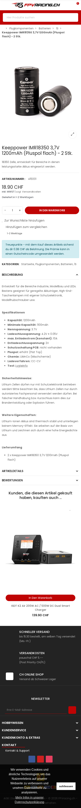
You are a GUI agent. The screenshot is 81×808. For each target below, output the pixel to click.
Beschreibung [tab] (12, 275)
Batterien (67, 264)
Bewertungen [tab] (12, 480)
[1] (72, 710)
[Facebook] (31, 759)
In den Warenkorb (52, 210)
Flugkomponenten (47, 264)
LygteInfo (21, 366)
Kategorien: (10, 264)
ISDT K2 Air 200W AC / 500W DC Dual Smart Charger (40, 608)
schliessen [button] (66, 786)
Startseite (27, 264)
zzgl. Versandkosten (28, 191)
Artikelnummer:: (13, 179)
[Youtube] (40, 759)
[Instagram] (49, 759)
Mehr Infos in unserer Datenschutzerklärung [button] (29, 800)
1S (75, 264)
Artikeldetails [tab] (12, 471)
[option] (40, 90)
